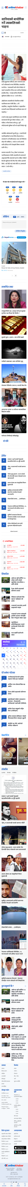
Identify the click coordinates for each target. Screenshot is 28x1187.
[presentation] (12, 275)
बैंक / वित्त (16, 1076)
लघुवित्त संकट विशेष (6, 1136)
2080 (17, 1099)
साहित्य (3, 1073)
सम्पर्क (15, 1144)
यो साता (8, 773)
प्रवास (3, 1084)
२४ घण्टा (3, 773)
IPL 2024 (4, 1100)
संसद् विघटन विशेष (6, 1139)
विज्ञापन (16, 1139)
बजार (15, 1068)
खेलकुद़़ (3, 1079)
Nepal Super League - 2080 (6, 1107)
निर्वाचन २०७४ (5, 1141)
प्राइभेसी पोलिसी (17, 1141)
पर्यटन (15, 1071)
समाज (3, 1068)
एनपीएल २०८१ (5, 1093)
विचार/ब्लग (4, 1071)
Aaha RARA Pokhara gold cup (6, 1103)
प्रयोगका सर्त (17, 1136)
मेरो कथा (16, 1116)
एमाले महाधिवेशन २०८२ (5, 1152)
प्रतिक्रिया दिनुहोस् (20, 231)
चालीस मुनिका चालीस (17, 1106)
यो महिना (14, 773)
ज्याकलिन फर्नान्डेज (6, 171)
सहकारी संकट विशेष (6, 1134)
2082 (17, 1103)
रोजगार (15, 1073)
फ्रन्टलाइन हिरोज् (18, 1118)
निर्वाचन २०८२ (5, 1149)
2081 (17, 1101)
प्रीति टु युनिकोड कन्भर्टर (17, 1122)
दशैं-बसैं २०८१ (5, 1158)
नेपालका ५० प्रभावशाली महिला (18, 1096)
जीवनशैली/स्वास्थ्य (6, 1081)
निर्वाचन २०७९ (5, 1146)
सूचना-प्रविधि (17, 1081)
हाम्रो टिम (16, 1134)
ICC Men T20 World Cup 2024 (6, 1096)
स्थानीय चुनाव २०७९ (6, 1144)
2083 (17, 1113)
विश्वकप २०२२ (5, 1156)
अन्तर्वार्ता (4, 1076)
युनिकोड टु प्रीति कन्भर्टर (17, 1126)
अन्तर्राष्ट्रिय (4, 1086)
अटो (15, 1079)
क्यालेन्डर (6, 642)
